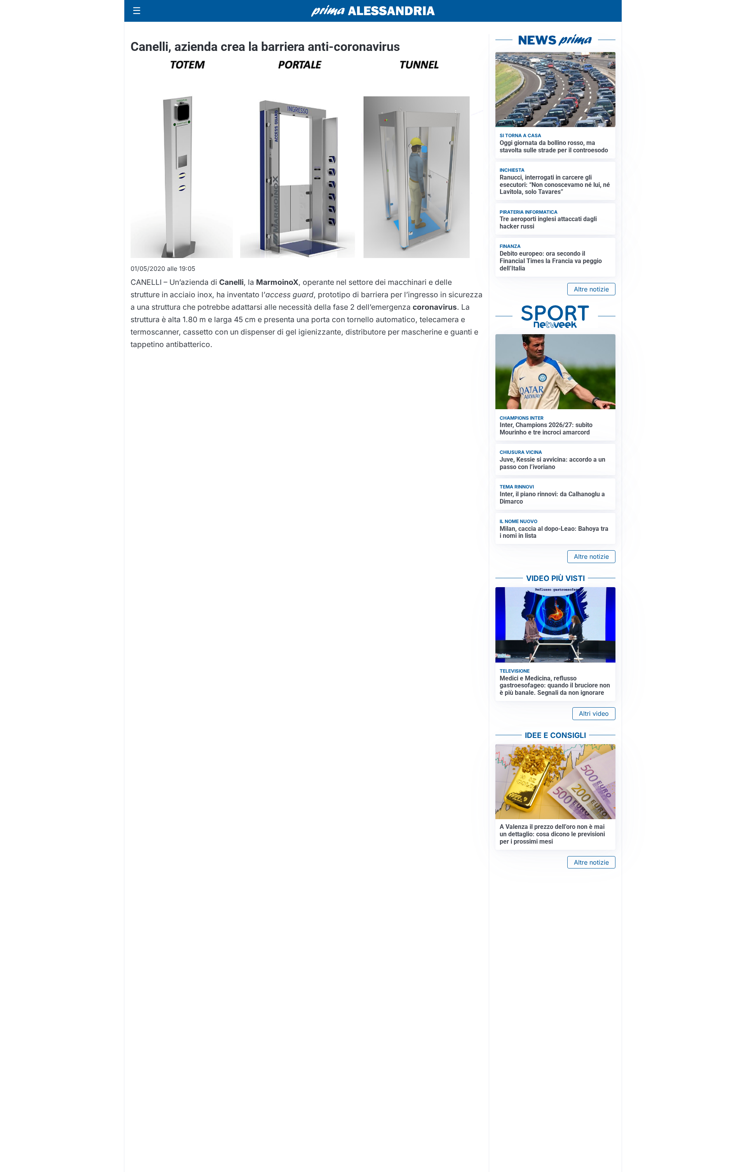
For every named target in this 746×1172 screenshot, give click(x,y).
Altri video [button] (594, 713)
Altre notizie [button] (591, 289)
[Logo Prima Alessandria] (373, 11)
